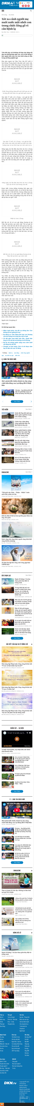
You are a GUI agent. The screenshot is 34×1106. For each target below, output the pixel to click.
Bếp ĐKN (27, 1042)
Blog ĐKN (27, 1051)
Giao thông (2, 1026)
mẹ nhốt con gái (9, 355)
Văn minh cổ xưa (4, 1046)
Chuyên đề (22, 1028)
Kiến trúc (2, 1042)
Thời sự (16, 454)
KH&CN (14, 1059)
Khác (16, 915)
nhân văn (17, 355)
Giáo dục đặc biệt (16, 1039)
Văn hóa (17, 634)
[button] (31, 401)
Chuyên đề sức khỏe (4, 1064)
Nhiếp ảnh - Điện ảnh (4, 1044)
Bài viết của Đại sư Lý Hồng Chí (17, 644)
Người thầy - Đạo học (16, 1042)
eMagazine (17, 870)
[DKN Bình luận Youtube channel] (26, 6)
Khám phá (27, 1046)
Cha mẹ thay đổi (15, 1046)
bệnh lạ (10, 353)
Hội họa (1, 1039)
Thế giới (17, 463)
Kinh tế (1, 1017)
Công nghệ (14, 1061)
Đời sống (4, 15)
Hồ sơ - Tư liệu (11, 1022)
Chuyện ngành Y (3, 1066)
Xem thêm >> (29, 409)
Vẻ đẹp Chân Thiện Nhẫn (7, 496)
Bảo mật (21, 1101)
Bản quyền (22, 1102)
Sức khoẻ (27, 1055)
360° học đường (15, 1051)
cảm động (16, 353)
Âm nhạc (2, 1037)
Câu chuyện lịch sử (19, 617)
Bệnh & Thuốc (3, 1061)
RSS (27, 1097)
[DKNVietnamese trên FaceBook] (22, 3)
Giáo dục (14, 1035)
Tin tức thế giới (11, 1017)
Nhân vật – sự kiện (17, 728)
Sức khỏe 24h (3, 1073)
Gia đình (11, 15)
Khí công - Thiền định (5, 1068)
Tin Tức (3, 824)
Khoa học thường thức (17, 1066)
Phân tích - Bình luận (12, 1019)
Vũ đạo (1, 1051)
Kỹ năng (26, 1048)
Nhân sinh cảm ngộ (6, 519)
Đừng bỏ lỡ (17, 932)
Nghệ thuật (22, 1031)
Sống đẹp (27, 1044)
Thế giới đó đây (11, 1024)
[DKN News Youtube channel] (23, 6)
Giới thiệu (21, 1097)
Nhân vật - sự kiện (6, 753)
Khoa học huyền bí (16, 1064)
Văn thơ (1, 1048)
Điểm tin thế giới (18, 418)
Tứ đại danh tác (23, 1026)
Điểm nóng (17, 437)
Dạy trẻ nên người (16, 1048)
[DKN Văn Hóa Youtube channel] (28, 6)
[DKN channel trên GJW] (27, 3)
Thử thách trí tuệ (16, 1037)
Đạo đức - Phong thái (6, 543)
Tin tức (14, 1068)
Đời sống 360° (28, 1037)
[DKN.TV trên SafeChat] (20, 3)
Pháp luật (2, 1024)
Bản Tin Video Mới (19, 799)
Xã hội (1, 1022)
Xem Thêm (17, 401)
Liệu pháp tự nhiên (4, 1070)
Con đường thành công (17, 1044)
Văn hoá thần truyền (19, 596)
